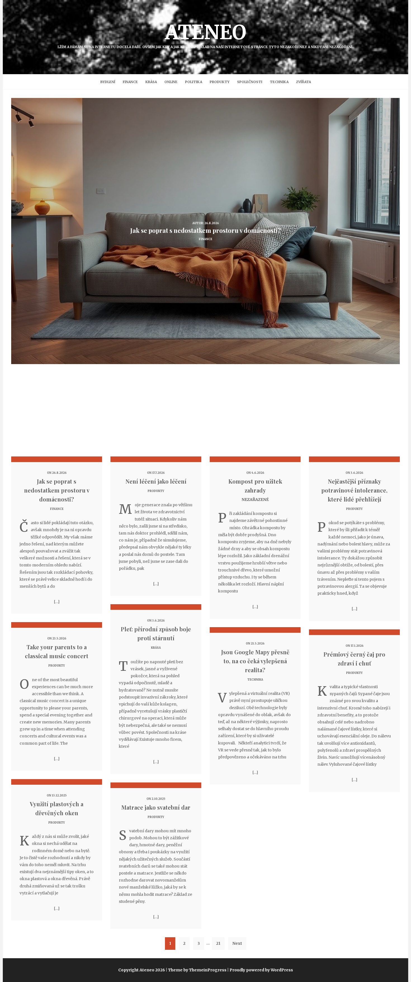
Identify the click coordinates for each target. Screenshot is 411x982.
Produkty (220, 82)
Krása (151, 82)
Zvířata (303, 82)
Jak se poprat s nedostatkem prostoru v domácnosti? (56, 490)
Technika (279, 82)
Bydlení (107, 82)
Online (171, 82)
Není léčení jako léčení (156, 481)
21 (218, 943)
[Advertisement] (205, 414)
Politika (193, 82)
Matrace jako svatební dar (155, 807)
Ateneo (205, 34)
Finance (130, 82)
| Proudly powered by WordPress (260, 969)
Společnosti (249, 82)
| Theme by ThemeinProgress (196, 969)
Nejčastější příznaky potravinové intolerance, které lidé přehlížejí (354, 490)
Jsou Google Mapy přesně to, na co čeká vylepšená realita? (255, 661)
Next (237, 943)
